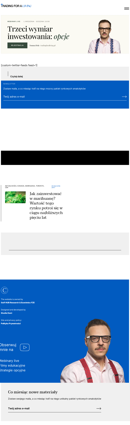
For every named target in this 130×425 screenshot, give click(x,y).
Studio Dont (6, 313)
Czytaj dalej (16, 76)
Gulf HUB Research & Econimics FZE (18, 302)
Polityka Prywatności (11, 323)
